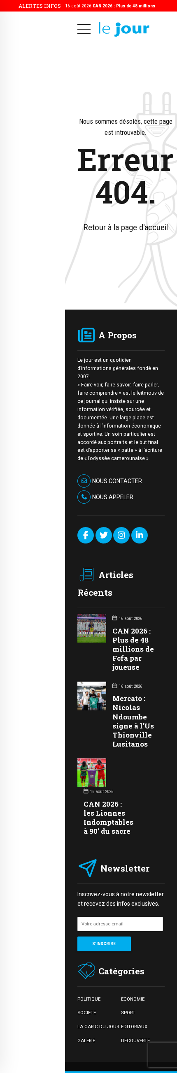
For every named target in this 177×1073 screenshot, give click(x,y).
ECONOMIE (132, 999)
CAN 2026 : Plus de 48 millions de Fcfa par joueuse (133, 649)
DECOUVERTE (135, 1040)
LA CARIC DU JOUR (98, 1026)
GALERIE (86, 1040)
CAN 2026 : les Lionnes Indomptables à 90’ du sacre (108, 817)
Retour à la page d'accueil (125, 227)
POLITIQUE (88, 999)
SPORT (128, 1012)
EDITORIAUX (134, 1026)
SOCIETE (86, 1012)
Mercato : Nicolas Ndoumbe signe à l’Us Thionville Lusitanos (133, 721)
